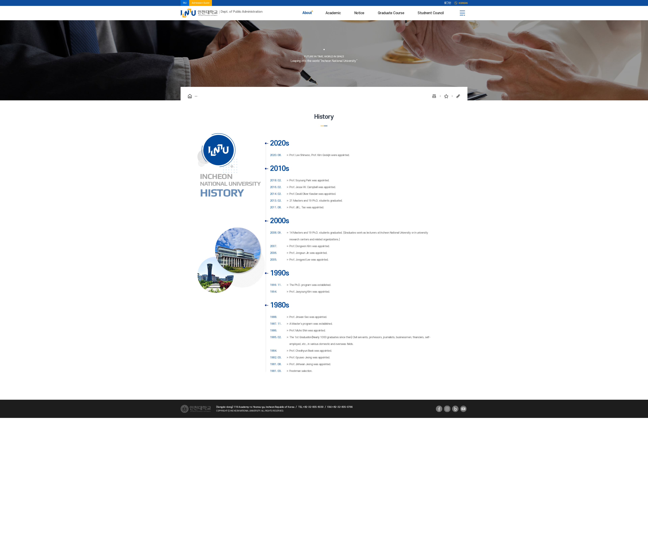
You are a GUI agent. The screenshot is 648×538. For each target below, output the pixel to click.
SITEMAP (462, 13)
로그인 (447, 3)
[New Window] (439, 409)
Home (190, 96)
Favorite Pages (446, 96)
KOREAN (463, 3)
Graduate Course (391, 13)
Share (458, 96)
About (307, 13)
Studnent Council (431, 13)
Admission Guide (201, 3)
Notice (359, 13)
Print (434, 96)
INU (185, 3)
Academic (333, 13)
